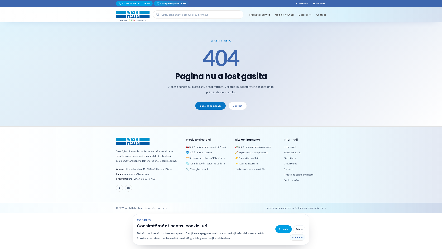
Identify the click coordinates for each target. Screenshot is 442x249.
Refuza (299, 229)
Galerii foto (290, 157)
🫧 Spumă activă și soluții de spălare (205, 163)
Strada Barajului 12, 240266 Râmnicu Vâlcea (149, 169)
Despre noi (290, 146)
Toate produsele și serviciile (250, 169)
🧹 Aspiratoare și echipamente (251, 152)
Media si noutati (284, 14)
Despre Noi (305, 14)
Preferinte (297, 237)
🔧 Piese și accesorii (197, 169)
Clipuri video (290, 163)
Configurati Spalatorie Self (171, 3)
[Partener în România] (133, 14)
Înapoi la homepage (210, 105)
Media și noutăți (292, 152)
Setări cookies (291, 180)
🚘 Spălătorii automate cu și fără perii (206, 146)
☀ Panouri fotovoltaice (247, 157)
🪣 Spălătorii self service (199, 152)
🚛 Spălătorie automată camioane (253, 146)
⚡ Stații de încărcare (246, 163)
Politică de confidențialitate (299, 174)
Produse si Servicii (259, 14)
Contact (321, 14)
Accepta (283, 229)
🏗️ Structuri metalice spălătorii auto (205, 157)
